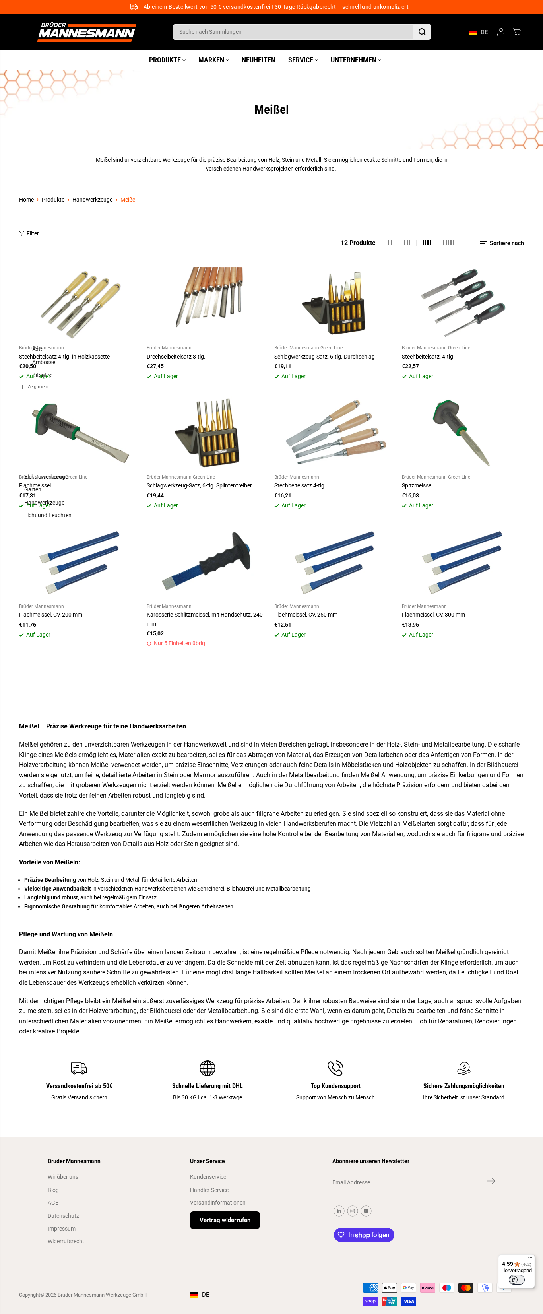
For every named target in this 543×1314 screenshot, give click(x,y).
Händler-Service (209, 1190)
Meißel (128, 199)
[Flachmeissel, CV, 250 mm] (335, 562)
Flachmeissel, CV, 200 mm (50, 614)
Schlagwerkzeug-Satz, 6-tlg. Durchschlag (324, 356)
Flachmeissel (35, 485)
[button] (24, 32)
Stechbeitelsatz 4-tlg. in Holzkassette (64, 356)
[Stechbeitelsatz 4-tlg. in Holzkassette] (80, 303)
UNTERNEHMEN (354, 60)
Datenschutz (63, 1216)
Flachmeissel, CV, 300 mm (433, 614)
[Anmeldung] (501, 32)
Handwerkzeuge (92, 199)
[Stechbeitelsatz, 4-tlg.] (463, 303)
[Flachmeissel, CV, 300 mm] (463, 562)
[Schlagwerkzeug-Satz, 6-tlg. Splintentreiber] (208, 433)
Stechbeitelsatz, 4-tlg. (428, 356)
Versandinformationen (218, 1202)
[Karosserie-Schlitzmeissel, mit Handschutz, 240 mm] (208, 562)
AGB (53, 1202)
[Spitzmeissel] (463, 433)
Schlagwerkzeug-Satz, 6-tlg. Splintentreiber (199, 485)
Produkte (53, 199)
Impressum (62, 1228)
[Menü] (530, 1259)
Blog (53, 1190)
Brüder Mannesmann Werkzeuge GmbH (102, 1295)
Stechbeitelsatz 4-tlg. (300, 485)
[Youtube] (366, 1211)
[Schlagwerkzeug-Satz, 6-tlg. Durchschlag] (335, 303)
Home (26, 199)
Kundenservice (208, 1177)
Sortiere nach (506, 243)
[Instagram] (352, 1211)
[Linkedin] (339, 1211)
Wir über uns (63, 1177)
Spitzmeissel (417, 485)
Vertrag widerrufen (225, 1220)
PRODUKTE (165, 60)
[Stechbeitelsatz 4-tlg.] (335, 433)
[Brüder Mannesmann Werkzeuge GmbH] (86, 32)
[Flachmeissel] (80, 433)
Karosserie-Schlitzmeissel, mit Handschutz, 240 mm (205, 619)
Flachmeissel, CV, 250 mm (305, 614)
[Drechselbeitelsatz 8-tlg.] (208, 303)
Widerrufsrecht (66, 1241)
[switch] (517, 1280)
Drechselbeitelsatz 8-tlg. (176, 356)
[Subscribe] (491, 1182)
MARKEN (212, 60)
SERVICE (301, 60)
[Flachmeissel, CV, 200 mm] (80, 562)
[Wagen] (517, 32)
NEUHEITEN (258, 60)
